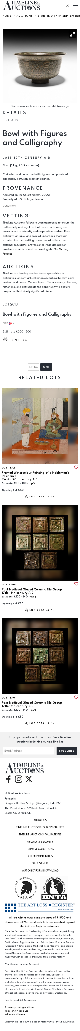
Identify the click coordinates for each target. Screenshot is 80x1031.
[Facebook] (8, 778)
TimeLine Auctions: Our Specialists (40, 827)
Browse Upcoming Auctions (19, 1007)
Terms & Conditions (40, 849)
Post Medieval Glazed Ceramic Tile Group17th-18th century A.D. (32, 591)
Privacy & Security (40, 841)
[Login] (68, 5)
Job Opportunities (40, 856)
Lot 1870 (8, 697)
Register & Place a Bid (16, 1011)
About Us (40, 820)
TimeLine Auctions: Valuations (40, 834)
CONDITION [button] (9, 206)
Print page (19, 340)
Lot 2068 (9, 584)
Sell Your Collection (15, 1014)
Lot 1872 (8, 467)
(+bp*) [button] (31, 483)
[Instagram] (18, 778)
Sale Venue (40, 863)
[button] (72, 34)
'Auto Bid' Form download (40, 870)
